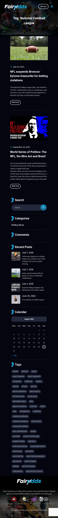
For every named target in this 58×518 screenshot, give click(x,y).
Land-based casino (19, 401)
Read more (15, 102)
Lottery (42, 406)
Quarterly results (18, 441)
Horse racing (32, 396)
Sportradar (29, 451)
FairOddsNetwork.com (19, 510)
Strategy (16, 466)
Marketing (36, 411)
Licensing (33, 406)
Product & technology (31, 436)
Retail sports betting (20, 446)
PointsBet (16, 436)
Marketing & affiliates (20, 416)
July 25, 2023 (18, 67)
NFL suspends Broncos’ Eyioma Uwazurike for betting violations (29, 76)
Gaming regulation (19, 391)
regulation (31, 441)
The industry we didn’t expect (33, 300)
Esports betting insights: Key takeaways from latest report (33, 289)
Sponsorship (17, 451)
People (33, 431)
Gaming (33, 386)
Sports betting (18, 456)
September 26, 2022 (21, 147)
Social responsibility (38, 446)
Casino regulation (34, 376)
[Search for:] (29, 208)
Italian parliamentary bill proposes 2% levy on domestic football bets (32, 275)
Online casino (36, 421)
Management (24, 411)
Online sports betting (20, 426)
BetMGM (25, 371)
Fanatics (39, 381)
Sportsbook (17, 461)
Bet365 (15, 371)
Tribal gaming (17, 471)
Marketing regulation (20, 421)
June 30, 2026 (28, 296)
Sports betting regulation (36, 456)
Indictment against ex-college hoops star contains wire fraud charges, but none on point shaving (33, 260)
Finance (24, 386)
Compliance (17, 381)
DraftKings (28, 381)
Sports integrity (30, 461)
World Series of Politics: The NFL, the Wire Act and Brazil (28, 154)
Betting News (17, 225)
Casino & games (18, 376)
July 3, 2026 (27, 284)
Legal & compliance (19, 406)
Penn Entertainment (20, 431)
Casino (34, 371)
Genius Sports (35, 391)
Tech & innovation (28, 466)
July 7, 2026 (27, 252)
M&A (14, 411)
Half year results (18, 396)
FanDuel (15, 386)
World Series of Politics (34, 471)
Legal (31, 401)
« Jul (15, 355)
